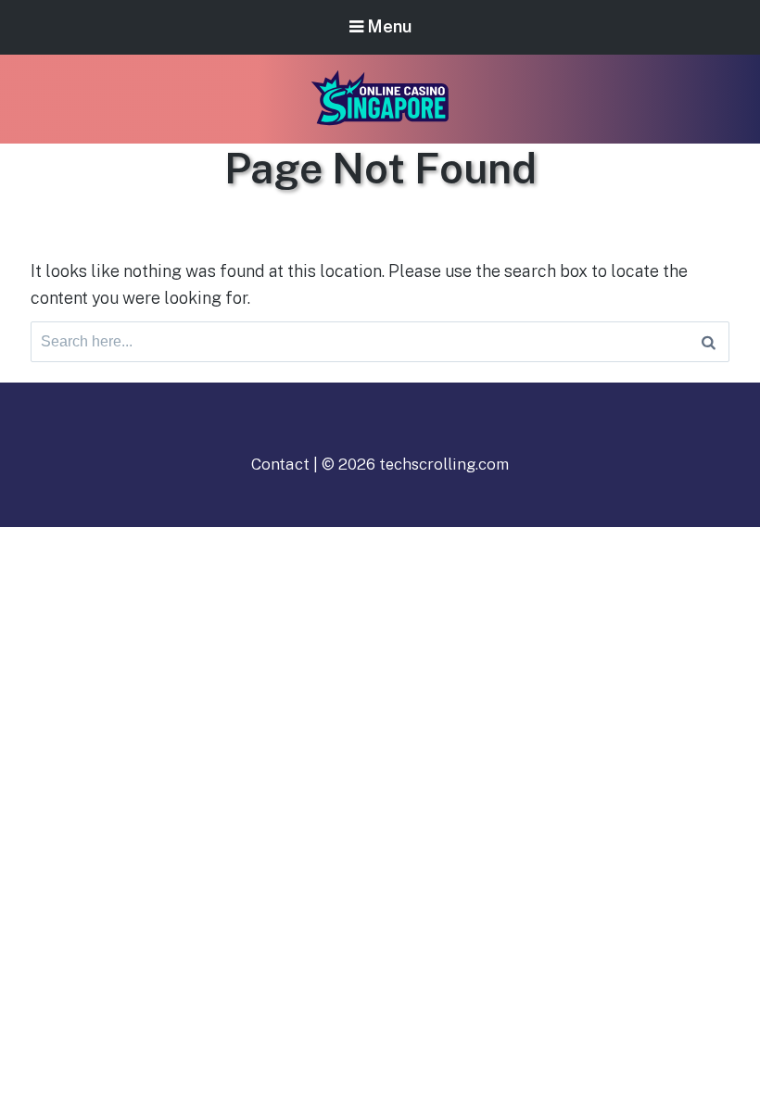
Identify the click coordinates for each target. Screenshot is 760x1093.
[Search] (708, 341)
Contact (280, 464)
